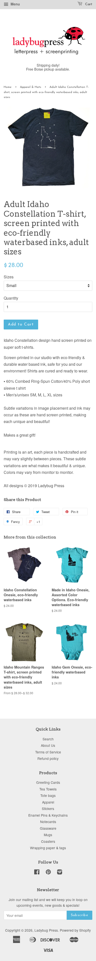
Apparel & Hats (30, 87)
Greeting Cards (48, 782)
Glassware (48, 828)
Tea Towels (48, 789)
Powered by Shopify (75, 930)
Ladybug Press (46, 930)
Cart (88, 4)
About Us (48, 745)
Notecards (48, 821)
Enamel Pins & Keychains (48, 815)
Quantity (11, 298)
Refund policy (48, 758)
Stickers (48, 808)
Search (48, 738)
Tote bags (48, 795)
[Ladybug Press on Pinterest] (48, 872)
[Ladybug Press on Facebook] (37, 872)
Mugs (48, 834)
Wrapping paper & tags (48, 847)
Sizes (9, 277)
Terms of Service (48, 752)
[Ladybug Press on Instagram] (59, 872)
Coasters (48, 841)
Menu (15, 3)
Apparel (48, 802)
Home (8, 87)
